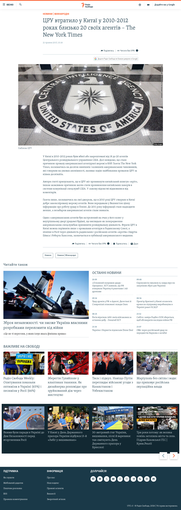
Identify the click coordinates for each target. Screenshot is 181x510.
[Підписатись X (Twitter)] (106, 479)
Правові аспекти (55, 489)
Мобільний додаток (13, 483)
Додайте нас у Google (165, 5)
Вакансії (51, 494)
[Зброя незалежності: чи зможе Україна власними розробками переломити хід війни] (46, 295)
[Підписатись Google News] (100, 479)
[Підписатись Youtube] (113, 479)
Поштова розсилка (12, 489)
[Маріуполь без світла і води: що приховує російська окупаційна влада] (157, 363)
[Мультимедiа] (148, 5)
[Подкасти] (140, 5)
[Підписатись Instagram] (120, 479)
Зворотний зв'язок (56, 499)
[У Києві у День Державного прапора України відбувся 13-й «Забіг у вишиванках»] (68, 417)
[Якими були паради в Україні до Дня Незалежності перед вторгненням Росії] (23, 417)
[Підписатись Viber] (126, 479)
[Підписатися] (153, 479)
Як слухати (8, 478)
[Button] (107, 51)
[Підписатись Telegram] (133, 479)
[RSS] (140, 479)
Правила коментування (15, 499)
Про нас (51, 478)
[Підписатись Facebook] (93, 479)
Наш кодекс (53, 483)
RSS (5, 494)
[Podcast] (146, 479)
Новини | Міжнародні (56, 14)
